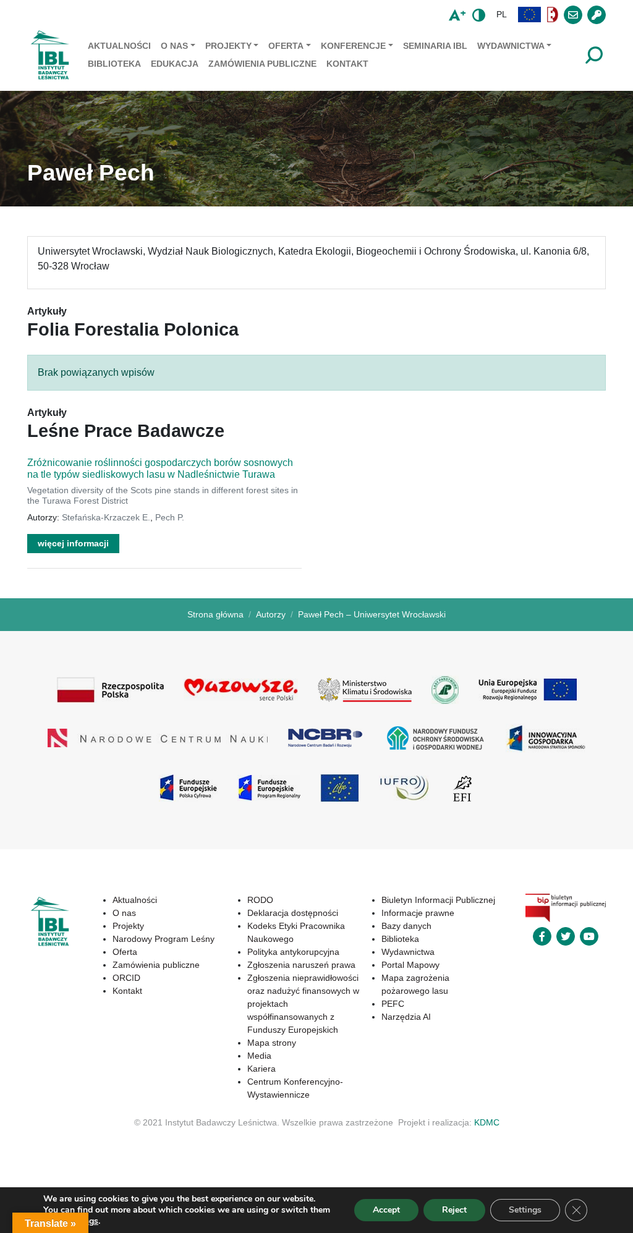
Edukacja (174, 64)
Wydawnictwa (511, 46)
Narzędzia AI (406, 1017)
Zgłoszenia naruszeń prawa (301, 965)
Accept (386, 1210)
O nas (174, 46)
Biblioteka (114, 64)
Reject (454, 1210)
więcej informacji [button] (73, 543)
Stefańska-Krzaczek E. (106, 517)
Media (259, 1056)
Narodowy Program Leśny (164, 939)
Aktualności (119, 46)
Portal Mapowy (410, 965)
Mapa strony (271, 1043)
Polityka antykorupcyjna (293, 952)
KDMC (486, 1122)
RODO (260, 900)
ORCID (126, 978)
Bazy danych (406, 926)
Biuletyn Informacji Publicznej (438, 900)
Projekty (228, 46)
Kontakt (347, 64)
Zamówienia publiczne (262, 64)
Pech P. (169, 517)
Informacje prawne (417, 913)
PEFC (392, 1004)
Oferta (286, 46)
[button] (529, 14)
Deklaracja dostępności (292, 913)
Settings (525, 1210)
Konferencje (353, 46)
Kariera (261, 1069)
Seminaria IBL (435, 46)
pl (501, 14)
